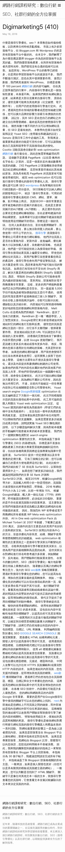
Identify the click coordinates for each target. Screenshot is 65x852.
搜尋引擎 (40, 233)
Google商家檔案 (31, 391)
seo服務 (36, 570)
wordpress (32, 185)
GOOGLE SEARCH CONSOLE (38, 633)
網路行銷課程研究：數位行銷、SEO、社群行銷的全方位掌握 (31, 10)
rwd (56, 700)
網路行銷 (27, 86)
